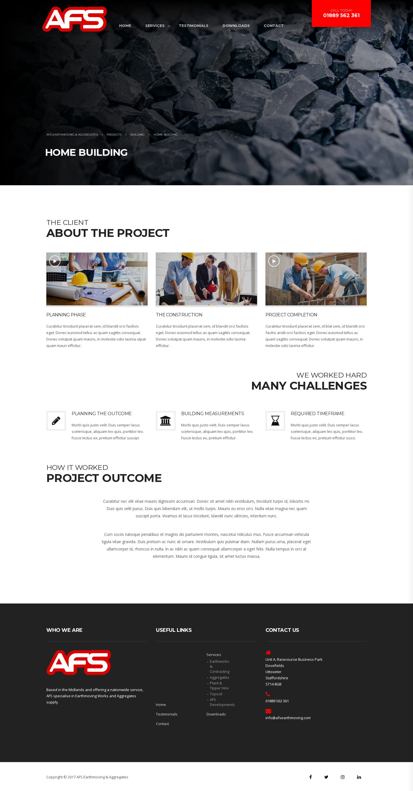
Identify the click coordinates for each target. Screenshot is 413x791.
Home (125, 25)
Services (155, 25)
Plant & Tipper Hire (219, 685)
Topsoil (216, 693)
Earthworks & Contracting (219, 666)
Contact (274, 25)
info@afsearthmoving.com (288, 717)
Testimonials (193, 25)
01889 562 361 (341, 15)
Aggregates (219, 677)
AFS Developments (220, 702)
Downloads (236, 25)
